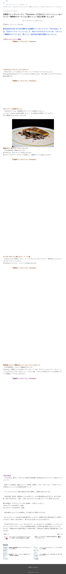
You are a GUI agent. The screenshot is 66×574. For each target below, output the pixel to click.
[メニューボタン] (4, 2)
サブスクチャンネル (34, 572)
